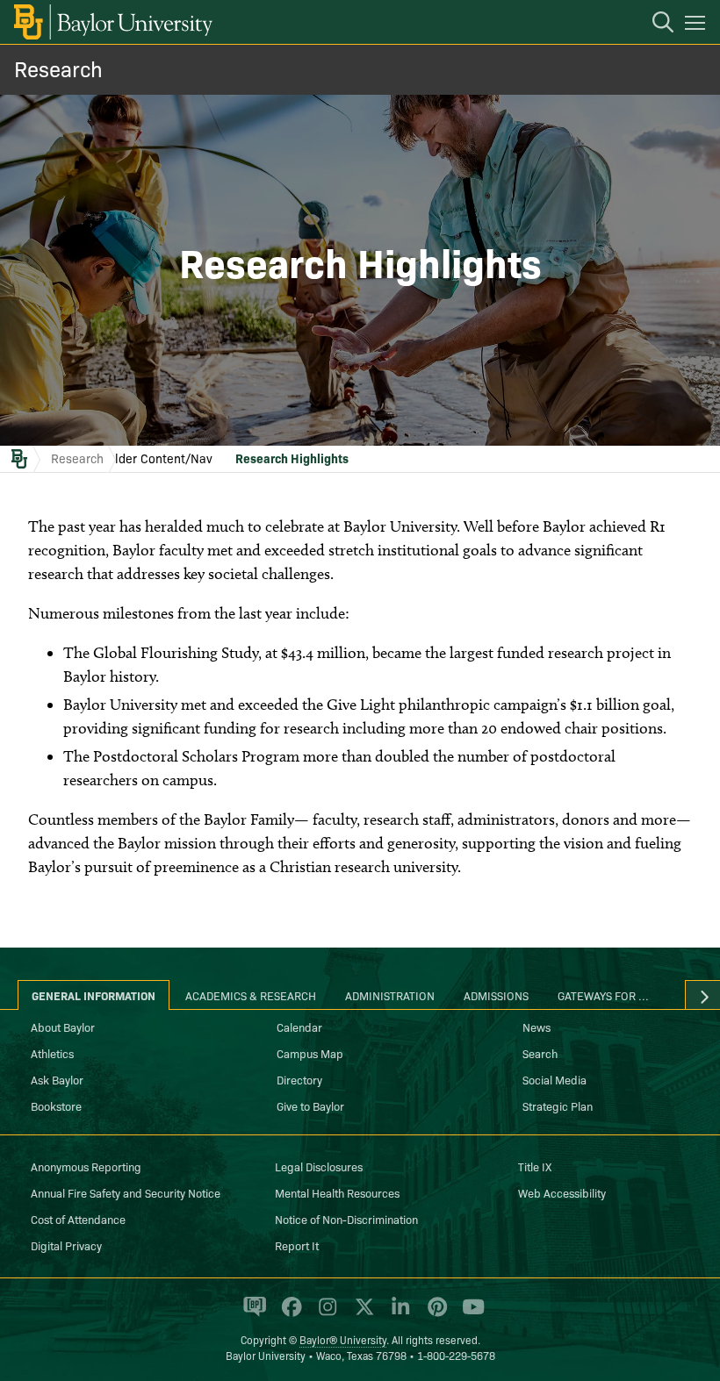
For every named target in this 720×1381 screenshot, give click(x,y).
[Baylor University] (112, 22)
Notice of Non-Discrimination (346, 1219)
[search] (654, 24)
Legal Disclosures (319, 1166)
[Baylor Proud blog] (252, 1314)
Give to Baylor (310, 1105)
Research (58, 68)
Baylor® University (342, 1339)
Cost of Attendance (78, 1219)
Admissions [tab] (496, 995)
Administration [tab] (390, 995)
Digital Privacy (66, 1245)
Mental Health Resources (337, 1192)
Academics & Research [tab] (250, 995)
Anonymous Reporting (86, 1166)
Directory (299, 1079)
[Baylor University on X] (361, 1314)
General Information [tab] (93, 995)
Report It (297, 1245)
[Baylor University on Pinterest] (434, 1314)
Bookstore (56, 1105)
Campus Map (310, 1053)
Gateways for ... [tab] (603, 995)
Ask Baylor (57, 1079)
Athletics (52, 1053)
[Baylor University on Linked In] (397, 1314)
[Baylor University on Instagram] (324, 1314)
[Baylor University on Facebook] (288, 1314)
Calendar (299, 1026)
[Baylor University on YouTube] (469, 1314)
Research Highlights (292, 458)
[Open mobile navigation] (697, 25)
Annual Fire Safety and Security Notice (125, 1192)
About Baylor (63, 1026)
